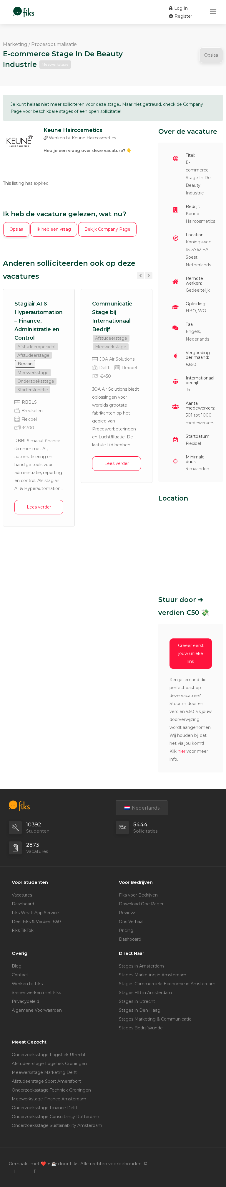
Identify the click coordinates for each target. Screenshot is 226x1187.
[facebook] (34, 1171)
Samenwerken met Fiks (36, 992)
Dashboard (23, 904)
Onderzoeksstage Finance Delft (44, 1107)
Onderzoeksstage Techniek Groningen (51, 1090)
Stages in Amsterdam (141, 966)
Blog (16, 966)
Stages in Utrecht (137, 1001)
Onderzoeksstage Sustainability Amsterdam (57, 1125)
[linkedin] (15, 1171)
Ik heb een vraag (53, 229)
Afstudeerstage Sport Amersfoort (46, 1081)
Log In (180, 8)
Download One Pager (141, 904)
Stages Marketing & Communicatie (155, 1019)
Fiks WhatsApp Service (35, 912)
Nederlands (145, 808)
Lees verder (39, 507)
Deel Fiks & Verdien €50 (36, 921)
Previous (140, 275)
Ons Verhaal (131, 921)
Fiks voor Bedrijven (138, 895)
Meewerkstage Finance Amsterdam (49, 1099)
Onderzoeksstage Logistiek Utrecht (49, 1054)
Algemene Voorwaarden (37, 1010)
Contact (20, 975)
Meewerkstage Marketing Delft (44, 1072)
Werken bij (82, 138)
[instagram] (24, 1171)
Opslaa (211, 55)
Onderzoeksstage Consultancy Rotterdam (55, 1116)
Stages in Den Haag (139, 1010)
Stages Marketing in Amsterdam (152, 975)
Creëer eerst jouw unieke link (191, 653)
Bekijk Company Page (107, 229)
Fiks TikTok (23, 930)
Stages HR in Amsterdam (145, 992)
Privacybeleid (25, 1001)
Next (148, 275)
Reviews (127, 912)
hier (181, 751)
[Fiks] (23, 9)
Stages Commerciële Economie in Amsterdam (167, 983)
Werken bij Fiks (27, 983)
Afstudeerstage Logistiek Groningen (49, 1063)
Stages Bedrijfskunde (141, 1028)
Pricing (126, 930)
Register (182, 16)
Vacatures (22, 895)
